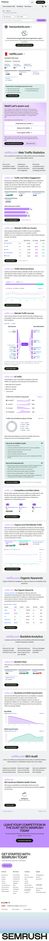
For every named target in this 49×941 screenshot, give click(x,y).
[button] (42, 6)
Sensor (14, 893)
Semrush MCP (16, 875)
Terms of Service (15, 909)
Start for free (40, 2)
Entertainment (8, 61)
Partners (26, 883)
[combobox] (17, 20)
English (44, 909)
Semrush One (5, 875)
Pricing (3, 881)
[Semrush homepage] (5, 2)
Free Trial (4, 883)
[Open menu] (47, 2)
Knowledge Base (40, 875)
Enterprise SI (16, 881)
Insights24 (15, 883)
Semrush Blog (39, 888)
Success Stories (5, 887)
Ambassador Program (41, 892)
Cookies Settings (27, 909)
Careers (26, 881)
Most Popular (28, 6)
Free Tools (15, 891)
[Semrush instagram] (3, 902)
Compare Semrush (6, 885)
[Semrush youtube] (6, 902)
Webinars (38, 890)
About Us (26, 875)
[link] (9, 6)
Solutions (4, 879)
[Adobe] (3, 905)
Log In (32, 2)
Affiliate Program (5, 891)
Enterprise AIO (16, 879)
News (25, 879)
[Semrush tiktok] (5, 902)
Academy (38, 877)
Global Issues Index (28, 887)
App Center (15, 887)
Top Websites (16, 889)
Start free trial (7, 865)
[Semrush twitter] (9, 902)
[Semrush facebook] (8, 902)
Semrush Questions (28, 877)
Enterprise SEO (16, 877)
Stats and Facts (5, 889)
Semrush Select (28, 885)
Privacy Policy (5, 909)
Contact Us (27, 892)
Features (4, 877)
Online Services (16, 61)
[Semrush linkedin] (1, 902)
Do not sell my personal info (27, 890)
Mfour (14, 885)
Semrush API (39, 879)
